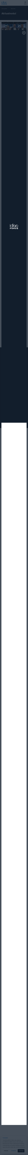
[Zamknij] (24, 33)
